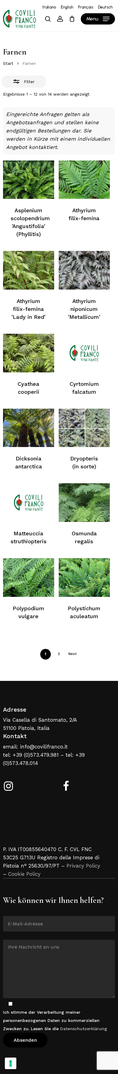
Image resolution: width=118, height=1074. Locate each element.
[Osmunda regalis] (84, 502)
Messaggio (14, 935)
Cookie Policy (24, 874)
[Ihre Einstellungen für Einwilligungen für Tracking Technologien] (10, 1063)
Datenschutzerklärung (83, 1028)
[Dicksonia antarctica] (28, 428)
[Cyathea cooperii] (28, 353)
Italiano (49, 7)
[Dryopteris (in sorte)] (84, 428)
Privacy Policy (83, 866)
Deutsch (105, 7)
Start (8, 63)
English (67, 7)
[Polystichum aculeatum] (84, 577)
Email (9, 911)
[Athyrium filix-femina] (84, 179)
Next (72, 654)
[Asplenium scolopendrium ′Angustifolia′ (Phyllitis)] (28, 179)
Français (85, 7)
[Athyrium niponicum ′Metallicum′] (84, 270)
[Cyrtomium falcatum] (84, 353)
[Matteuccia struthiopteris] (28, 502)
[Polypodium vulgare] (28, 577)
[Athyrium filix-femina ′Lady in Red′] (28, 270)
